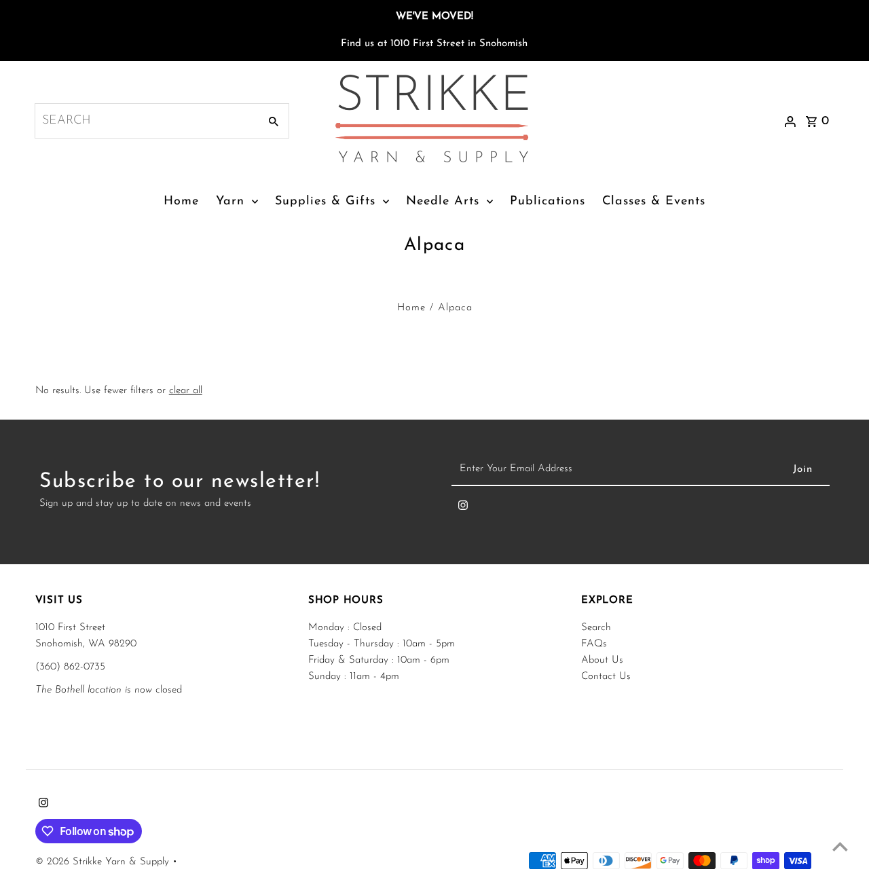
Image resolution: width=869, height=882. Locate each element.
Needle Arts (442, 202)
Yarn (230, 202)
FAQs (594, 644)
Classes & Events (653, 202)
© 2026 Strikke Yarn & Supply (103, 862)
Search (596, 628)
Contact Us (606, 677)
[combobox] (145, 121)
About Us (602, 660)
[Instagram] (463, 508)
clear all (185, 391)
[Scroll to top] (840, 846)
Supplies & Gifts (325, 202)
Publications (547, 202)
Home (181, 202)
